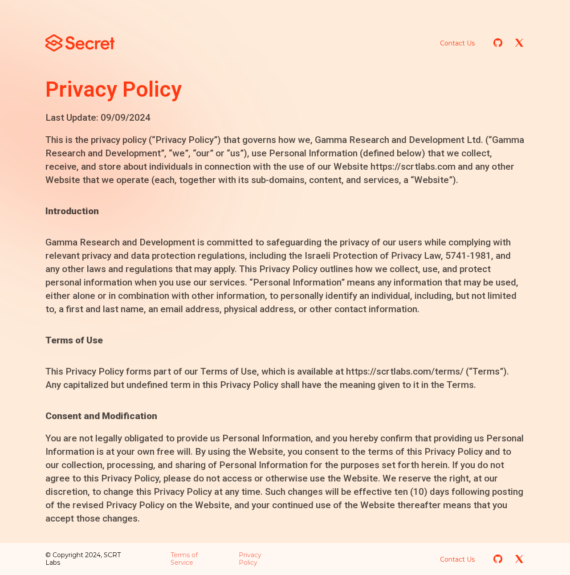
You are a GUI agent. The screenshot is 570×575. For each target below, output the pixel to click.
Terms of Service (184, 559)
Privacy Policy (250, 559)
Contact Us (457, 43)
